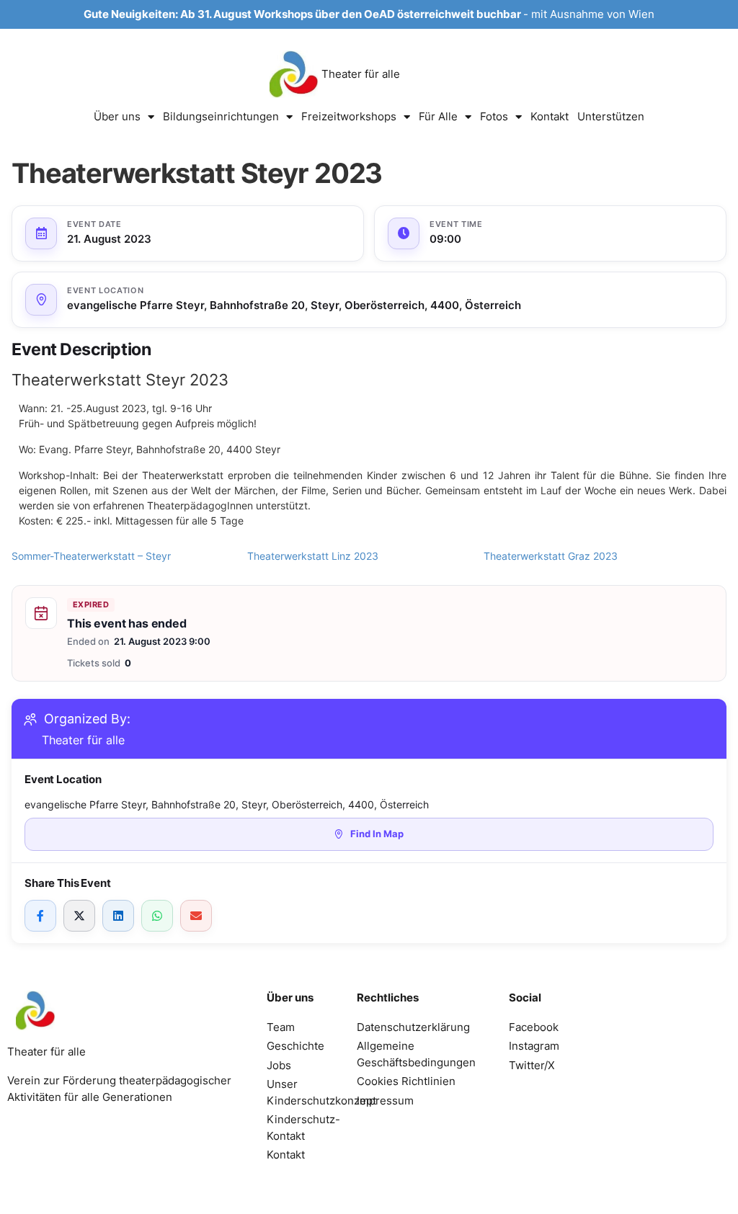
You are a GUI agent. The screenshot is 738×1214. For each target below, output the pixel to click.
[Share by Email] (196, 916)
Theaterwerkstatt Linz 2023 (312, 556)
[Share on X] (79, 916)
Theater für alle (360, 74)
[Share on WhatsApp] (157, 916)
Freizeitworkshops (348, 116)
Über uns (117, 116)
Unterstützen (610, 116)
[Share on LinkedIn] (118, 916)
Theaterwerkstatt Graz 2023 (551, 556)
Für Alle (438, 116)
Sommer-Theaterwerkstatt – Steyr (91, 556)
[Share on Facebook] (40, 916)
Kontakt (549, 116)
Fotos (494, 116)
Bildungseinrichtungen (221, 116)
